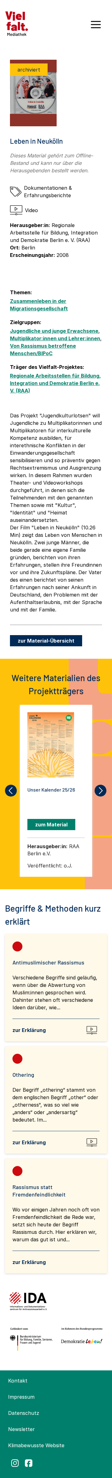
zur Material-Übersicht (46, 641)
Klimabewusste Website (36, 1445)
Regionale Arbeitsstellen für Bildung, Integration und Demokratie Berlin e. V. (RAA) (55, 383)
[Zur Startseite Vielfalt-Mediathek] (16, 23)
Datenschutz (23, 1413)
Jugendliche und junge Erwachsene (54, 331)
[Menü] (96, 26)
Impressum (21, 1397)
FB (28, 1463)
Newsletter (21, 1429)
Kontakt (17, 1381)
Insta (15, 1463)
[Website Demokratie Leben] (80, 1339)
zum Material (51, 824)
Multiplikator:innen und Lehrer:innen (55, 338)
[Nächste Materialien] (101, 791)
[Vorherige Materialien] (11, 791)
